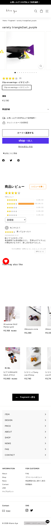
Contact (5, 484)
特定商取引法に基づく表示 (35, 481)
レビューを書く (38, 187)
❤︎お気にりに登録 (10, 153)
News (4, 481)
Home (5, 20)
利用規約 (29, 484)
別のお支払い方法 (25, 147)
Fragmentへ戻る (27, 397)
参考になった (40, 251)
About (4, 474)
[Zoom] (40, 66)
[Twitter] (31, 510)
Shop (4, 477)
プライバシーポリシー (34, 477)
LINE (4, 488)
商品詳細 (6, 109)
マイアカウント (8, 491)
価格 (4, 96)
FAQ (27, 474)
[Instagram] (27, 510)
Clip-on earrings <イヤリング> (16, 82)
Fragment (11, 20)
